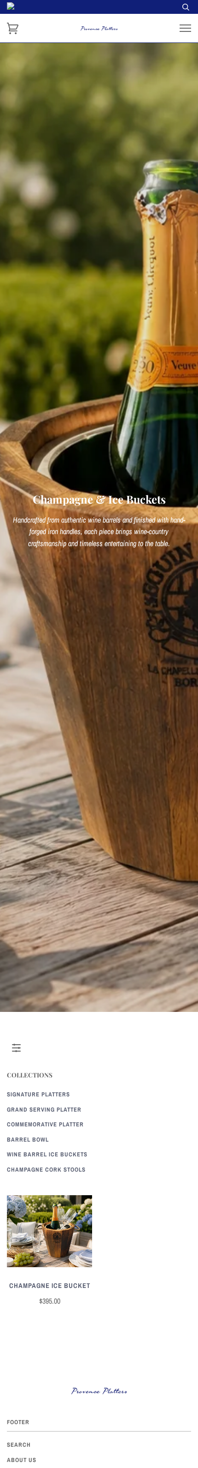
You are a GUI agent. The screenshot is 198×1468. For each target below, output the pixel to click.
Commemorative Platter (45, 1124)
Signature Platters (38, 1094)
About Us (21, 1460)
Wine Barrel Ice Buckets (47, 1154)
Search (19, 1445)
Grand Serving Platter (44, 1109)
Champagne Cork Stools (46, 1169)
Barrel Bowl (28, 1139)
